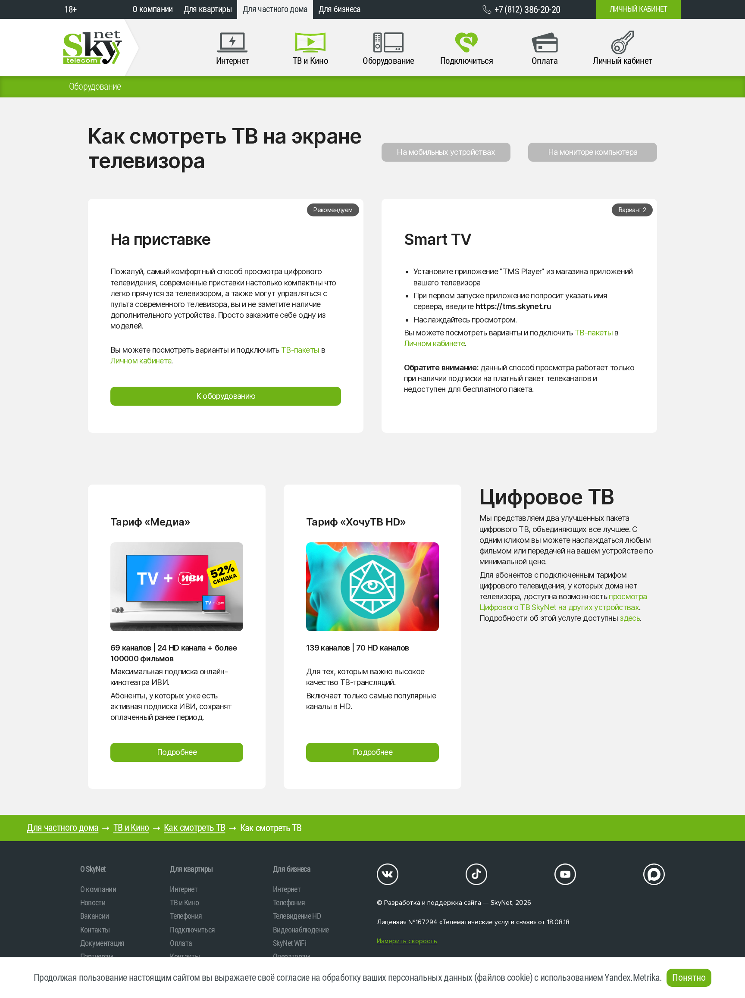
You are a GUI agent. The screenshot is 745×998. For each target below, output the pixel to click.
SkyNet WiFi (289, 943)
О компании (152, 9)
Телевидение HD (297, 915)
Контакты (95, 929)
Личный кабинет (638, 9)
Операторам (291, 956)
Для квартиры (208, 9)
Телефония (186, 915)
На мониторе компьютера (593, 151)
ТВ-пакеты (300, 349)
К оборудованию (226, 395)
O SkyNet (93, 868)
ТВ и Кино (131, 827)
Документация (102, 943)
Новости (92, 902)
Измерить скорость (407, 941)
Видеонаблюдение (301, 929)
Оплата (181, 943)
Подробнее (177, 752)
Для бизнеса (340, 9)
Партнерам (96, 956)
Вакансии (94, 915)
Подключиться (192, 929)
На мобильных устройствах (446, 151)
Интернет (183, 889)
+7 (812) (527, 9)
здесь (630, 618)
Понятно (689, 977)
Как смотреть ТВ (194, 827)
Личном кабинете (140, 360)
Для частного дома (275, 9)
